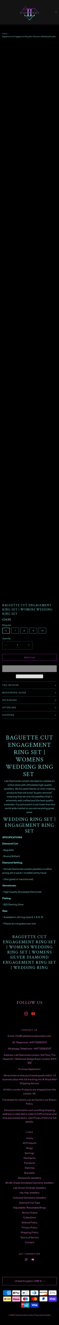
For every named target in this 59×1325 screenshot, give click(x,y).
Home (4, 33)
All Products (29, 1143)
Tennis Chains (30, 1212)
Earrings (29, 1153)
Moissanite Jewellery (29, 1177)
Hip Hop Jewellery (29, 1192)
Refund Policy (29, 1222)
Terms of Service (29, 1237)
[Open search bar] (6, 12)
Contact (29, 1242)
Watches (30, 1167)
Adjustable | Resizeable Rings (29, 1207)
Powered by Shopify (42, 1315)
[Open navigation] (2, 12)
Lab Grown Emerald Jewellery (29, 1187)
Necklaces (29, 1157)
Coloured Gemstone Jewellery (29, 1197)
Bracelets (29, 1172)
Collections (29, 1217)
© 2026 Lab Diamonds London (20, 1315)
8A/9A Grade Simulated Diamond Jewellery (29, 1182)
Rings (29, 1148)
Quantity (6, 638)
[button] (29, 668)
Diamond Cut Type (29, 1202)
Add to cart (29, 657)
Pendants (29, 1162)
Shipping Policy (29, 1232)
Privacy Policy (29, 1227)
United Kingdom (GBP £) (29, 1281)
